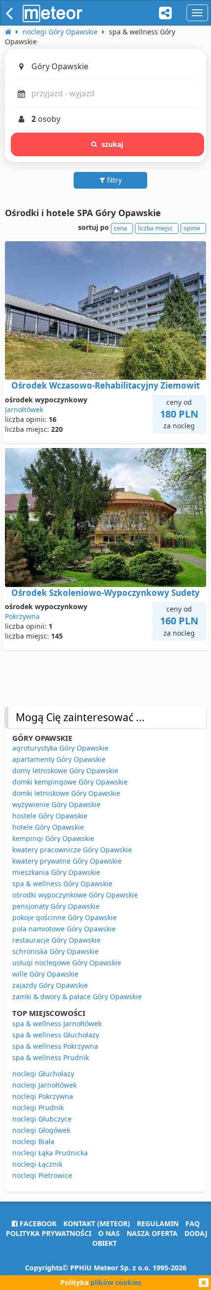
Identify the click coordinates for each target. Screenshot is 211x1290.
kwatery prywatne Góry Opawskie (67, 861)
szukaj (113, 144)
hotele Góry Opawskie (48, 827)
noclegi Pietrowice (42, 1175)
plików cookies (115, 1282)
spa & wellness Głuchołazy (55, 1034)
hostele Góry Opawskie (49, 815)
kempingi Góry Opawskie (53, 838)
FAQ (192, 1223)
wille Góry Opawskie (45, 974)
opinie (192, 228)
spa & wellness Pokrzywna (55, 1046)
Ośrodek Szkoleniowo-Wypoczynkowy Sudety (105, 592)
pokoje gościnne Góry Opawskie (64, 917)
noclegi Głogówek (41, 1130)
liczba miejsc (155, 228)
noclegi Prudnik (38, 1107)
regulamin (158, 1223)
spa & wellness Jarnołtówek (57, 1023)
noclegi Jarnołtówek (44, 1085)
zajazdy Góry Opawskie (50, 985)
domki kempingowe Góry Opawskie (70, 781)
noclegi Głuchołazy (43, 1073)
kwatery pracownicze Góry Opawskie (72, 849)
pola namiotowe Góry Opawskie (64, 928)
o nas (109, 1233)
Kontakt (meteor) (96, 1223)
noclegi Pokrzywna (42, 1096)
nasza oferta (152, 1233)
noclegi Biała (33, 1141)
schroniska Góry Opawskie (55, 951)
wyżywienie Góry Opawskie (56, 804)
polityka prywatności (48, 1233)
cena (120, 228)
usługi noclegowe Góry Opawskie (66, 962)
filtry (113, 180)
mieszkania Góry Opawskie (56, 872)
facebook (37, 1223)
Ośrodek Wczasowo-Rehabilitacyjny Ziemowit (105, 385)
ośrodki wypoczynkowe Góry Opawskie (75, 894)
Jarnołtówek (24, 409)
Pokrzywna (22, 616)
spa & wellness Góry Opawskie (62, 883)
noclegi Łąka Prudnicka (50, 1152)
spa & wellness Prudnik (50, 1057)
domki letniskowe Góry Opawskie (66, 793)
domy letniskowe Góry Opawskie (65, 770)
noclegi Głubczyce (42, 1118)
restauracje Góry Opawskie (56, 940)
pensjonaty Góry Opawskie (56, 906)
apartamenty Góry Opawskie (59, 759)
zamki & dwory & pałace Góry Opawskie (77, 996)
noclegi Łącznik (37, 1164)
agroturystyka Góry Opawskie (60, 748)
